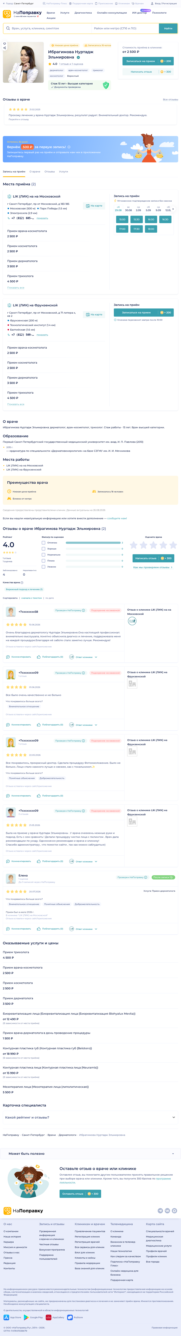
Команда (115, 1236)
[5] (26, 109)
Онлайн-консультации (112, 12)
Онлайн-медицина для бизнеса (124, 1272)
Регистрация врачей (87, 1241)
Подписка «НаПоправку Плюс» (125, 1263)
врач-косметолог (78, 70)
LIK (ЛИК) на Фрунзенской (35, 305)
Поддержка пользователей (48, 1256)
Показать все (15, 287)
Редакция (10, 1263)
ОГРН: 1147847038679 (15, 1330)
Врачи (51, 12)
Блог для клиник (85, 1252)
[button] (48, 28)
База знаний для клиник (89, 1268)
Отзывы (50, 171)
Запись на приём (14, 171)
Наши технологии (121, 1251)
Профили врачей (156, 1251)
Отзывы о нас (11, 1252)
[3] (18, 109)
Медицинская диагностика (154, 1238)
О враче (35, 171)
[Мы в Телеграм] (160, 1211)
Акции (51, 18)
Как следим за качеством (125, 1256)
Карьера (9, 1241)
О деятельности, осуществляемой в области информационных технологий (46, 1310)
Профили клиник (156, 1256)
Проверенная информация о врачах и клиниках (51, 1235)
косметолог (56, 76)
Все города (152, 1261)
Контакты (9, 1268)
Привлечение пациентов (90, 1231)
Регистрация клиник (87, 1236)
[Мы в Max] (174, 1211)
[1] (10, 109)
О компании (11, 1231)
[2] (14, 109)
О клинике (116, 1231)
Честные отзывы (49, 1244)
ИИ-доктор (139, 12)
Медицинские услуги (159, 1245)
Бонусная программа (52, 1249)
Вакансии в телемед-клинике (123, 1243)
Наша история (12, 1236)
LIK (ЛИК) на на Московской (36, 196)
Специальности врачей (160, 1231)
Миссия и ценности (15, 1247)
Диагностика (83, 12)
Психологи (159, 12)
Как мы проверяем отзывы (151, 567)
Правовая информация (164, 1327)
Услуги (64, 12)
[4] (22, 109)
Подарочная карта (121, 1280)
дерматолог (56, 70)
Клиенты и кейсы (85, 1257)
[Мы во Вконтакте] (167, 1211)
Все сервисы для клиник (89, 1247)
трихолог (98, 70)
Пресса (8, 1257)
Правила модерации (87, 1263)
